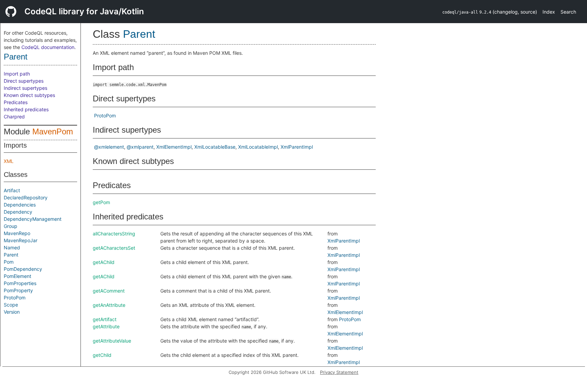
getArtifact (105, 319)
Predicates (16, 102)
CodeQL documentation (47, 47)
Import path (17, 74)
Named (12, 247)
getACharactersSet (114, 248)
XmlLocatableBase (214, 147)
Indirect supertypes (25, 88)
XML (9, 161)
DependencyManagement (32, 219)
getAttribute (106, 326)
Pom (9, 262)
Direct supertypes (23, 81)
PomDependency (23, 269)
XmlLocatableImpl (258, 147)
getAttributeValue (112, 341)
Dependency (18, 212)
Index (548, 12)
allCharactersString (114, 233)
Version (12, 312)
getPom (101, 202)
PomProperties (20, 283)
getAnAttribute (109, 305)
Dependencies (20, 205)
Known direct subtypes (29, 95)
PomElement (17, 276)
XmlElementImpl (174, 147)
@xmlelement (109, 147)
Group (10, 226)
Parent (16, 56)
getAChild (103, 262)
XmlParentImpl (297, 147)
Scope (11, 305)
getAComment (109, 291)
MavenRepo (17, 233)
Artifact (12, 190)
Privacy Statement (339, 372)
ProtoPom (14, 297)
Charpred (14, 116)
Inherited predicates (26, 109)
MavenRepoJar (20, 240)
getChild (102, 355)
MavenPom (52, 131)
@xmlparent (140, 147)
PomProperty (18, 290)
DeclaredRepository (26, 197)
